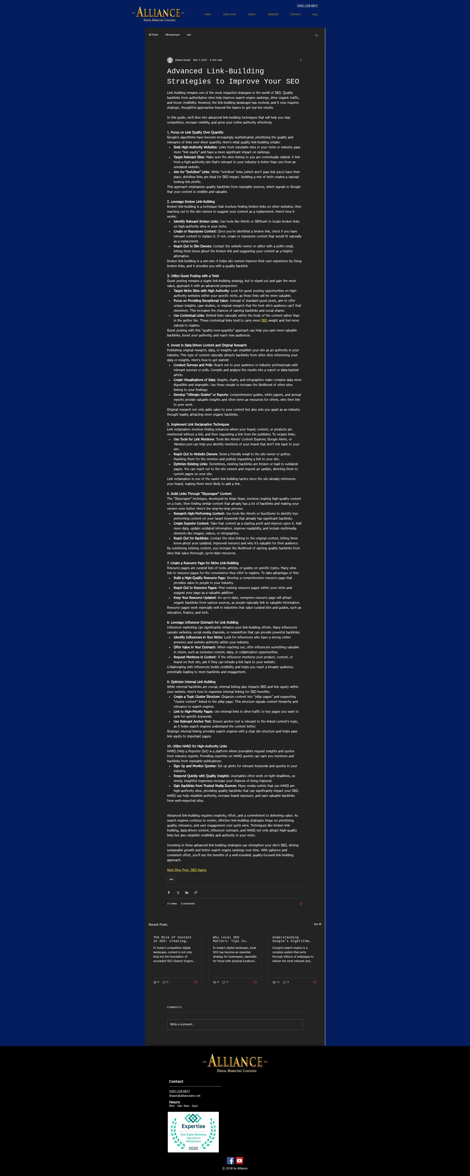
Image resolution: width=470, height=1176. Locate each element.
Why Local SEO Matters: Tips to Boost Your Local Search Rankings (229, 939)
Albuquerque (172, 35)
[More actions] (301, 60)
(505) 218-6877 (307, 5)
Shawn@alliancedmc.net (184, 1096)
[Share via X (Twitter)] (178, 892)
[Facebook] (230, 1160)
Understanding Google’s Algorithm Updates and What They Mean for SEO (293, 939)
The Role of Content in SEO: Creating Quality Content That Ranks (173, 939)
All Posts (153, 35)
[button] (316, 35)
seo (189, 35)
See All (317, 924)
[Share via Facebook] (169, 892)
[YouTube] (239, 1160)
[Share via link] (196, 892)
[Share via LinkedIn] (187, 892)
